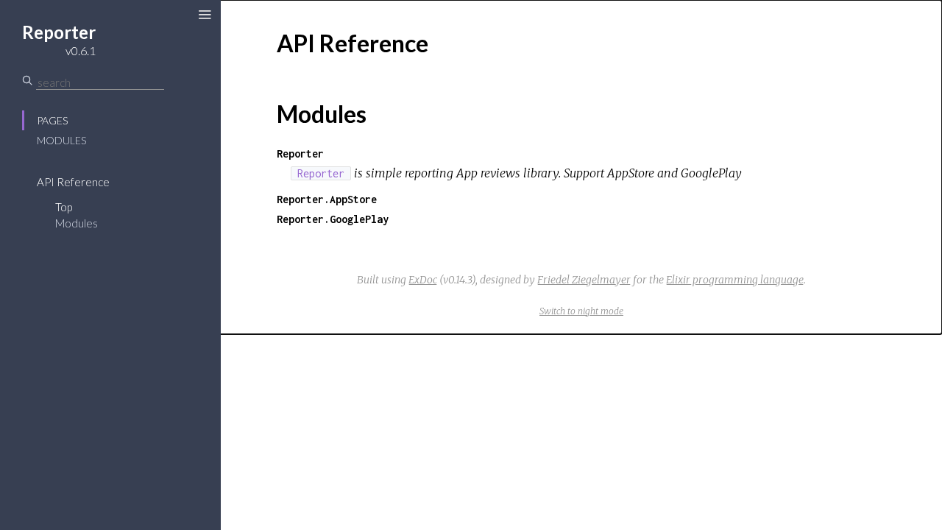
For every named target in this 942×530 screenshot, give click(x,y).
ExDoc (422, 279)
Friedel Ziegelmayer (584, 279)
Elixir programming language (735, 279)
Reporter (300, 153)
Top (63, 206)
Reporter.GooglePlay (333, 219)
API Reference (73, 181)
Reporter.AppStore (327, 199)
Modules (61, 140)
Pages (52, 120)
